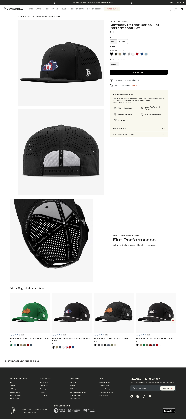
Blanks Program (104, 383)
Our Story (73, 383)
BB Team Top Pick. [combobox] (123, 95)
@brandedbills (29, 361)
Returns (42, 392)
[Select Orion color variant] (124, 54)
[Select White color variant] (133, 54)
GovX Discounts (75, 399)
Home (20, 16)
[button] (61, 63)
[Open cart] (182, 9)
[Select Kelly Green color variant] (11, 345)
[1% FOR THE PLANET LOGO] (59, 410)
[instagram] (137, 396)
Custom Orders (104, 386)
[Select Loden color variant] (24, 345)
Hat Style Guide (15, 395)
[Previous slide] (54, 3)
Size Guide (122, 60)
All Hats (27, 16)
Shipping (43, 389)
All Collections (15, 392)
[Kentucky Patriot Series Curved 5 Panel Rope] (72, 313)
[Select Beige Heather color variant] (115, 345)
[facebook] (131, 396)
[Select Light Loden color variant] (111, 345)
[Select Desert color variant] (120, 54)
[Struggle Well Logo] (74, 410)
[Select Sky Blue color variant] (146, 54)
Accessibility (44, 395)
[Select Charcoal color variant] (99, 345)
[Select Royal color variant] (141, 54)
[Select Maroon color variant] (27, 345)
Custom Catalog (104, 389)
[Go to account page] (175, 9)
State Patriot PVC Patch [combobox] (122, 102)
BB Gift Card (14, 399)
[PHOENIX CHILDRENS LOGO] (89, 410)
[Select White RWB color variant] (66, 347)
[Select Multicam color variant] (116, 54)
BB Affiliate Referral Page (78, 392)
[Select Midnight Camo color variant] (105, 345)
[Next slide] (132, 3)
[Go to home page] (13, 410)
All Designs (13, 389)
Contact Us (44, 386)
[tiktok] (144, 396)
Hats (11, 383)
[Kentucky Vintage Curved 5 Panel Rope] (156, 313)
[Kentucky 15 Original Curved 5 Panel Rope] (30, 313)
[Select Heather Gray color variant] (128, 54)
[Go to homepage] (13, 9)
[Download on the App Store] (169, 410)
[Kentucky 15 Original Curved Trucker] (114, 313)
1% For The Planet (75, 395)
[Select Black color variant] (111, 54)
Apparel (12, 386)
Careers (72, 386)
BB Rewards (74, 389)
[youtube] (150, 396)
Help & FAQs (44, 383)
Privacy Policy (26, 409)
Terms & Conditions (40, 409)
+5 (159, 345)
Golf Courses (103, 395)
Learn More (135, 85)
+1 (75, 347)
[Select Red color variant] (137, 54)
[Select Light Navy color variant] (108, 345)
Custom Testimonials (106, 392)
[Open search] (169, 9)
